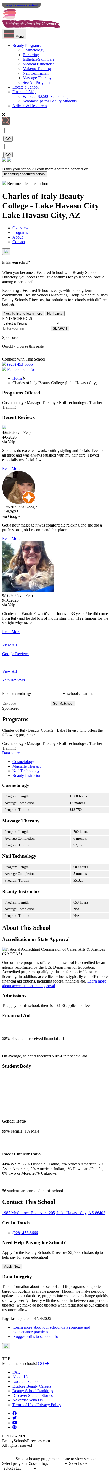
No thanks (54, 313)
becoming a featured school (24, 174)
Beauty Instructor (26, 775)
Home (17, 378)
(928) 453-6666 (20, 364)
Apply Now (12, 1266)
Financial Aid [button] (23, 92)
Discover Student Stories (32, 1395)
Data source (11, 753)
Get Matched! (63, 703)
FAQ (16, 1372)
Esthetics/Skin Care (38, 59)
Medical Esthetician (39, 64)
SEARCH (60, 328)
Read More (11, 468)
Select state (78, 1463)
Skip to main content (21, 5)
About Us (20, 1377)
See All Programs (37, 82)
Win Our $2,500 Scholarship (46, 96)
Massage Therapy (37, 78)
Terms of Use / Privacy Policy (36, 1404)
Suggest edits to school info (35, 1336)
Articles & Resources (29, 105)
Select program (14, 1463)
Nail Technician (36, 73)
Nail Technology (26, 771)
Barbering (31, 54)
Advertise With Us (27, 1400)
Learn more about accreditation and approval (54, 983)
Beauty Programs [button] (26, 45)
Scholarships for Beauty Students (50, 101)
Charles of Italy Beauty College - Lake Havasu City (50, 200)
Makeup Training (37, 68)
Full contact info (20, 369)
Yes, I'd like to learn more (23, 313)
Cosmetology (33, 50)
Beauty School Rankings (32, 1391)
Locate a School (25, 87)
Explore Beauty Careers (31, 1386)
